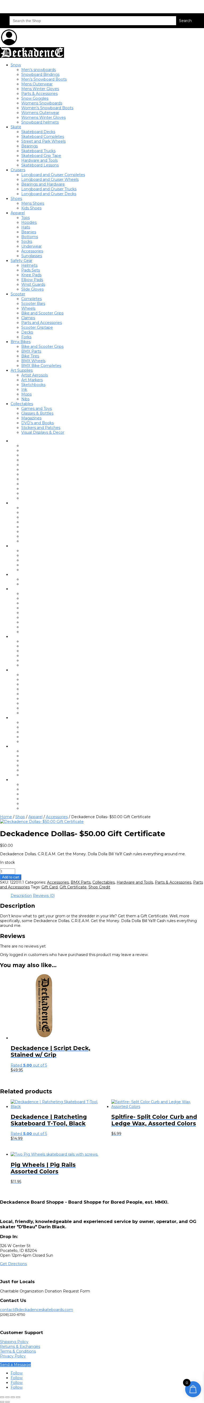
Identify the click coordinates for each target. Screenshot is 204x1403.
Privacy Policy (13, 1356)
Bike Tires (30, 356)
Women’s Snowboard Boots (47, 108)
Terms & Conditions (18, 1351)
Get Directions (13, 1263)
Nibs (25, 399)
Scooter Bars (33, 303)
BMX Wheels (33, 360)
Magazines (31, 418)
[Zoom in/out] (2, 1397)
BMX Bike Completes (41, 365)
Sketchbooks (33, 384)
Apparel (18, 213)
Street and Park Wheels (43, 141)
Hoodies (29, 222)
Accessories (32, 251)
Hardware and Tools (39, 160)
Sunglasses (31, 255)
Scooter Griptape (37, 327)
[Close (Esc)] (18, 1397)
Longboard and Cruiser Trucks (48, 189)
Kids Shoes (31, 208)
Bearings (29, 146)
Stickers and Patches (40, 427)
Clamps (28, 317)
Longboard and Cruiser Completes (53, 174)
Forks (26, 337)
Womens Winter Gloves (43, 117)
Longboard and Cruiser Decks (48, 193)
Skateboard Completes (42, 136)
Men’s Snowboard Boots (44, 79)
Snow (16, 65)
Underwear (31, 246)
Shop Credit (99, 887)
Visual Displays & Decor (42, 432)
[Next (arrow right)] (7, 1402)
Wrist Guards (33, 284)
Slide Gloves (32, 289)
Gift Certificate (73, 887)
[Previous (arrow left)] (2, 1402)
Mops (26, 394)
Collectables (22, 403)
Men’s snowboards (38, 69)
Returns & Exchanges (20, 1346)
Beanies (28, 232)
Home (6, 816)
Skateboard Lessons (40, 165)
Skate (16, 127)
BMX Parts (31, 351)
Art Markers (32, 380)
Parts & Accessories (39, 93)
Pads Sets (30, 270)
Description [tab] (21, 895)
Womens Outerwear (40, 112)
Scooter (18, 294)
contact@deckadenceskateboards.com (36, 1309)
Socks (26, 241)
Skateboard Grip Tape (41, 155)
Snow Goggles (34, 98)
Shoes (16, 198)
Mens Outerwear (37, 84)
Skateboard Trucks (38, 150)
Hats (25, 227)
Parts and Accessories (41, 322)
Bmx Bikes (21, 341)
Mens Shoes (32, 203)
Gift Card (49, 887)
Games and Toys (36, 408)
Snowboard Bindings (40, 74)
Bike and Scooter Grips (42, 313)
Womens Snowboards (41, 103)
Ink (24, 389)
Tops (25, 217)
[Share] (13, 1397)
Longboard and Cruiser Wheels (50, 179)
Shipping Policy (14, 1341)
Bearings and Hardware (43, 184)
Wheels (28, 308)
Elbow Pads (32, 279)
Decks (27, 332)
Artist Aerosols (34, 375)
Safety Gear (21, 260)
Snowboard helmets (40, 122)
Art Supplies (22, 370)
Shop (20, 816)
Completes (31, 298)
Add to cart (10, 877)
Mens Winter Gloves (40, 88)
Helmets (29, 265)
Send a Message (15, 1364)
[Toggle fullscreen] (7, 1397)
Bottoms (29, 236)
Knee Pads (31, 275)
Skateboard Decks (38, 131)
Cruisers (18, 170)
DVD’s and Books (37, 422)
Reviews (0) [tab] (44, 895)
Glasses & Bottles (37, 413)
